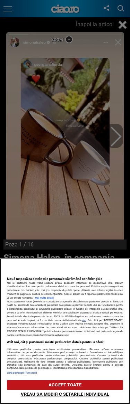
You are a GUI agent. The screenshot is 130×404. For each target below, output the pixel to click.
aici (84, 320)
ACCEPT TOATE (65, 384)
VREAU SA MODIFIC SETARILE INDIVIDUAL (65, 394)
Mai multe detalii (44, 297)
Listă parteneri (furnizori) (22, 372)
